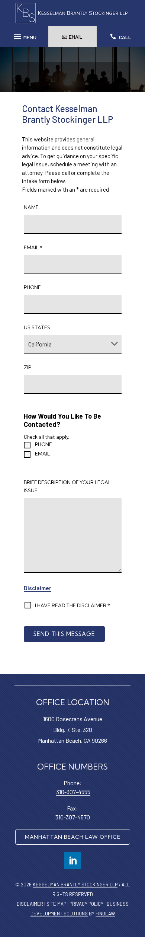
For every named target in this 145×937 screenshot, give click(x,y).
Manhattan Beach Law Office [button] (72, 837)
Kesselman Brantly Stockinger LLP (75, 885)
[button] (24, 35)
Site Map (56, 904)
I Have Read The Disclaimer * (72, 605)
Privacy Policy (86, 904)
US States (37, 327)
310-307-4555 (73, 791)
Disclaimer (37, 588)
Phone (32, 287)
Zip (27, 367)
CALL (125, 37)
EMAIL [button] (76, 36)
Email (33, 247)
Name (31, 207)
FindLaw (105, 914)
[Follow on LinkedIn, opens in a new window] (72, 860)
